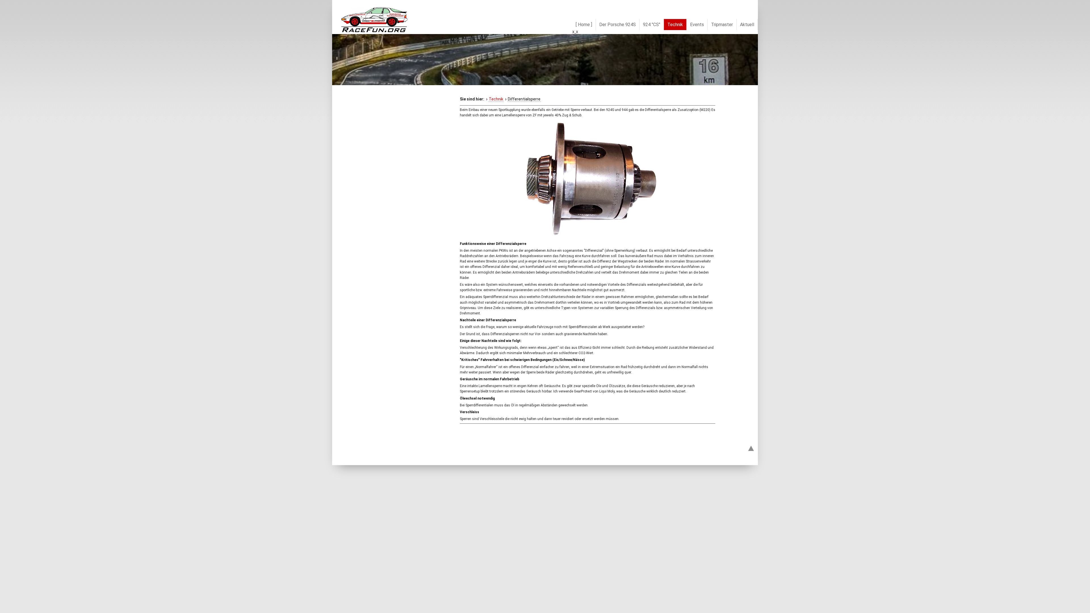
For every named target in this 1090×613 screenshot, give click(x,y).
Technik (496, 99)
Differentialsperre (524, 99)
